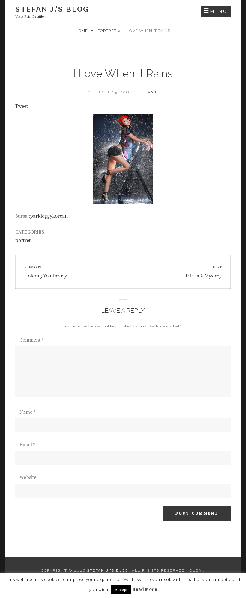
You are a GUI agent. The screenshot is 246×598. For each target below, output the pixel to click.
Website (28, 477)
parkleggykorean (49, 216)
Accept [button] (121, 589)
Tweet (21, 106)
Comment (32, 340)
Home (82, 30)
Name (27, 412)
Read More (144, 589)
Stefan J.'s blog (52, 9)
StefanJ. (147, 92)
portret (107, 30)
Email (27, 445)
